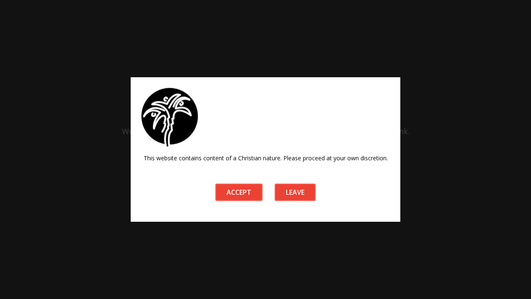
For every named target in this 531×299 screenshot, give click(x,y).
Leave (295, 192)
